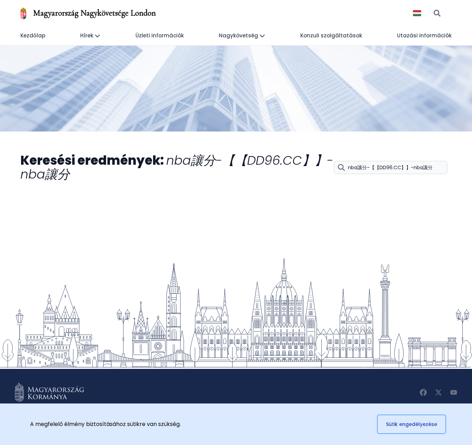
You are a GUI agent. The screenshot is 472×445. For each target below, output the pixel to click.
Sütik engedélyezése (411, 424)
